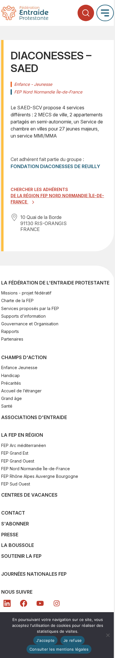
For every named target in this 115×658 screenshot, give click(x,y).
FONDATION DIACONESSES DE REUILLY (55, 166)
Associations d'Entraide (34, 417)
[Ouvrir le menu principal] (105, 13)
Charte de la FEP (17, 300)
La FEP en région (22, 435)
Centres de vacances (29, 495)
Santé (6, 405)
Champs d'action (24, 357)
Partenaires (12, 338)
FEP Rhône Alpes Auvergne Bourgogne (39, 476)
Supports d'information (23, 316)
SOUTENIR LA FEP (21, 556)
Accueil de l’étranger (21, 390)
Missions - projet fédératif (26, 292)
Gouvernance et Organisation (29, 323)
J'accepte (45, 640)
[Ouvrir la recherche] (86, 13)
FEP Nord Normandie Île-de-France (35, 468)
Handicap (10, 375)
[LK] (7, 603)
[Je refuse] (108, 635)
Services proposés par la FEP (30, 308)
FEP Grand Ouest (17, 460)
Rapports (10, 331)
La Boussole (17, 545)
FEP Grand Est (14, 453)
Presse (9, 535)
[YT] (40, 603)
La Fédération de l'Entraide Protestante (55, 283)
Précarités (11, 383)
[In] (57, 603)
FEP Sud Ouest (15, 483)
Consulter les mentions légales (59, 649)
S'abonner (15, 524)
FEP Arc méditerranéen (23, 445)
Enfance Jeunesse (19, 367)
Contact (13, 513)
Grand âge (11, 398)
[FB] (23, 603)
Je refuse (72, 640)
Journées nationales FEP (34, 574)
